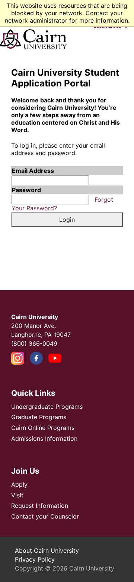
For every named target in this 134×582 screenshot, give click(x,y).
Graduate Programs (38, 417)
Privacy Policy (35, 559)
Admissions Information (44, 438)
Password (26, 190)
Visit (17, 495)
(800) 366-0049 (34, 343)
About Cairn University (47, 550)
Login (67, 219)
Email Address (33, 170)
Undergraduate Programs (47, 406)
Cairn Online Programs (42, 427)
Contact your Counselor (45, 516)
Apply (19, 484)
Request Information (39, 505)
